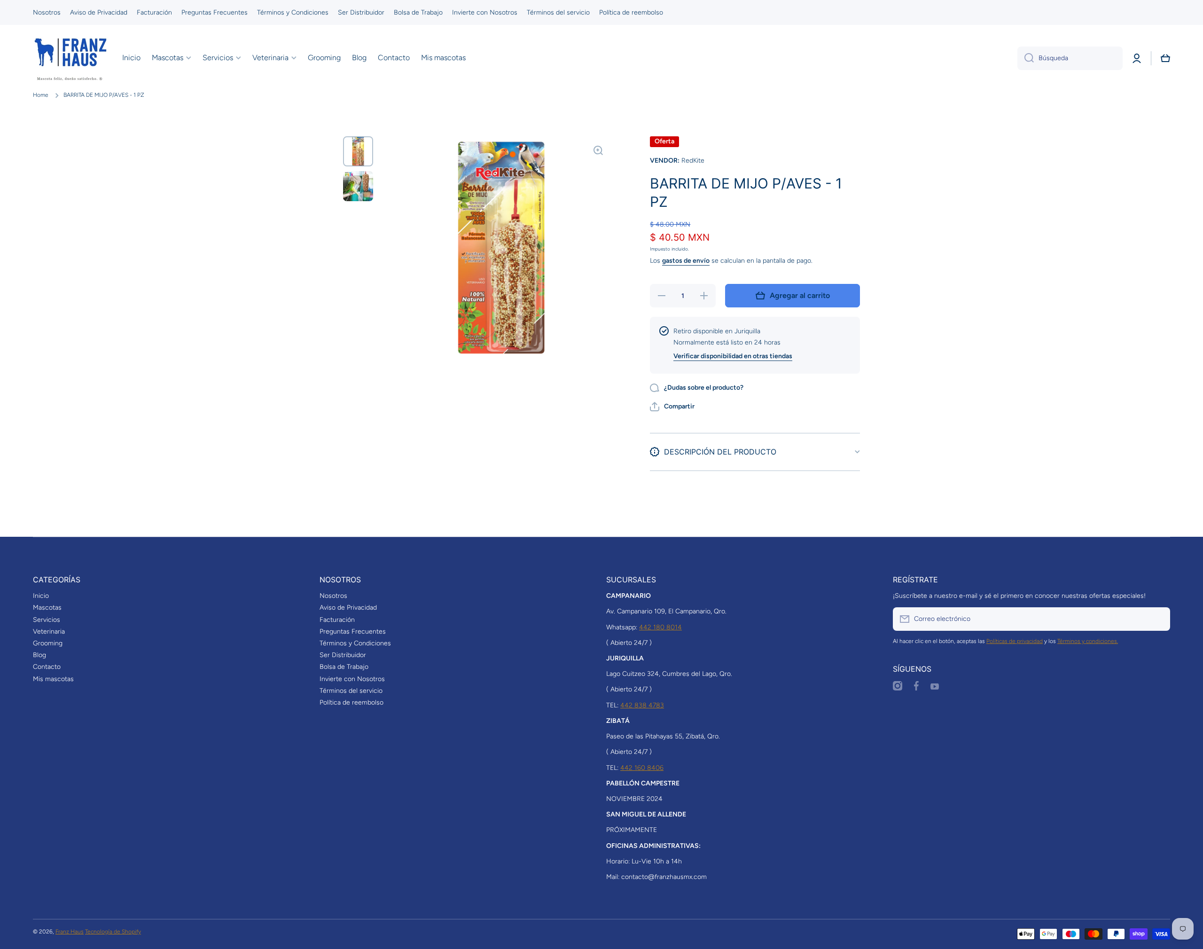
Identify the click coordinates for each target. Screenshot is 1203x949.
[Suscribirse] (1158, 619)
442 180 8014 (660, 627)
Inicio (41, 596)
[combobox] (1070, 58)
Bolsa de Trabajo (344, 667)
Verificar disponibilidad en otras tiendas (732, 356)
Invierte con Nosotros (352, 679)
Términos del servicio (351, 691)
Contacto (47, 667)
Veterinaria (49, 631)
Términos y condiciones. (1087, 641)
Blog (39, 655)
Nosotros (333, 596)
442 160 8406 (642, 768)
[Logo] (70, 58)
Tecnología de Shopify (113, 931)
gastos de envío (686, 261)
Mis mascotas (53, 679)
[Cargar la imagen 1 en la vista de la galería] (358, 151)
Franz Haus (69, 931)
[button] (1165, 58)
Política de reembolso (351, 702)
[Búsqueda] (1025, 58)
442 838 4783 (642, 705)
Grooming (47, 643)
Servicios (46, 620)
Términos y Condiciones (355, 643)
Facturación (337, 620)
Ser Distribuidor (343, 655)
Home (40, 95)
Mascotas (47, 608)
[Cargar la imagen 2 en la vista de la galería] (358, 186)
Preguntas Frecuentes (353, 631)
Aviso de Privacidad (348, 608)
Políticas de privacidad (1014, 641)
